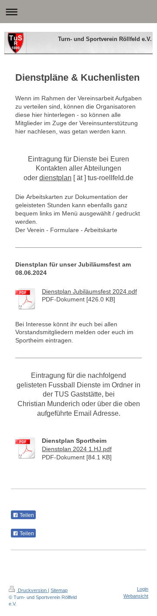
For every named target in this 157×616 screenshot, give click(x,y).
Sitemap (59, 590)
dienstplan (55, 177)
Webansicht (135, 596)
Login (142, 589)
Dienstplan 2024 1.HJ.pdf (77, 448)
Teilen (26, 515)
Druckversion (32, 590)
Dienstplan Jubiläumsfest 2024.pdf (89, 291)
